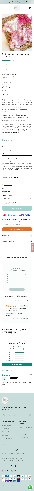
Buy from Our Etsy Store (17, 229)
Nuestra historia (6, 425)
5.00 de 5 (21, 347)
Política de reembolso (25, 431)
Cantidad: (5, 91)
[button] (6, 61)
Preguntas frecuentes (8, 435)
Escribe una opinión (17, 289)
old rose (5, 86)
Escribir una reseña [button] (17, 364)
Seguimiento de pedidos (6, 443)
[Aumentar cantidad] (11, 94)
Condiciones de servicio (24, 438)
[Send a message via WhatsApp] (30, 487)
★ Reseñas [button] (32, 247)
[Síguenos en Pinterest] (11, 466)
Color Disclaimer (7, 438)
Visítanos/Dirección (8, 432)
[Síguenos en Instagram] (7, 466)
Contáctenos (5, 428)
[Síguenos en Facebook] (3, 466)
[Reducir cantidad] (4, 94)
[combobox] (22, 300)
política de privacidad (25, 427)
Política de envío (24, 434)
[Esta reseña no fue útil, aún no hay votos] (26, 319)
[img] (6, 375)
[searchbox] (10, 296)
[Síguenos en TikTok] (15, 466)
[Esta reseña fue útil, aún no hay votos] (23, 319)
